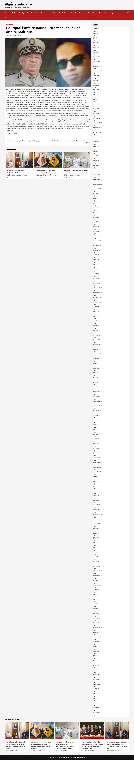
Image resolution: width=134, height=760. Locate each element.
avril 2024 (96, 160)
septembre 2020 (97, 358)
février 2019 (96, 448)
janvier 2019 (96, 453)
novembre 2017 (97, 519)
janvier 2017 (96, 566)
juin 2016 (95, 599)
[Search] (128, 12)
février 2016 (96, 618)
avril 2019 (96, 438)
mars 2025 (96, 108)
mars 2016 (96, 613)
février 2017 (96, 561)
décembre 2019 (97, 401)
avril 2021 (96, 325)
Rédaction (17, 35)
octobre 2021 (97, 297)
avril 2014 (96, 707)
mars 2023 (96, 222)
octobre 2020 (97, 354)
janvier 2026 (96, 61)
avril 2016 (96, 608)
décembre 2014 (97, 684)
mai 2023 (95, 212)
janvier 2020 (96, 396)
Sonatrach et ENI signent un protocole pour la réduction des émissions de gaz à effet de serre (47, 173)
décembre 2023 (97, 179)
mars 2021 (96, 330)
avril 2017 (96, 552)
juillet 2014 (96, 693)
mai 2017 (95, 547)
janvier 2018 (96, 509)
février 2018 (96, 505)
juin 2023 (95, 207)
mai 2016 (95, 604)
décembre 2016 (97, 571)
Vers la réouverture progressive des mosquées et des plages (23, 140)
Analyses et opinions (115, 13)
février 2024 (96, 170)
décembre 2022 (97, 236)
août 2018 (96, 476)
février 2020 (96, 391)
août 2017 (96, 533)
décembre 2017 (97, 514)
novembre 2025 (97, 71)
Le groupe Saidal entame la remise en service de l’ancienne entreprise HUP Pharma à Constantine (76, 173)
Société (87, 13)
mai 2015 (95, 660)
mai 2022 (95, 269)
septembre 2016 (97, 585)
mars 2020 (96, 387)
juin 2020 (95, 372)
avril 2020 (96, 382)
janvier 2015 (96, 679)
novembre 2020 (97, 349)
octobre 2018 (97, 467)
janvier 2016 (96, 622)
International (78, 13)
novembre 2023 (97, 184)
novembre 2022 (97, 240)
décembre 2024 (97, 122)
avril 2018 (96, 495)
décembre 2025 (97, 66)
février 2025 (96, 113)
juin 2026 (95, 38)
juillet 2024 (96, 146)
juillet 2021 (96, 311)
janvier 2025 (96, 118)
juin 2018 (95, 486)
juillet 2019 (96, 424)
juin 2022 (95, 264)
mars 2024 (96, 165)
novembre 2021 (97, 292)
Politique (42, 13)
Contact (7, 18)
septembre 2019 (97, 415)
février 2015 (96, 674)
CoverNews (72, 757)
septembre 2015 (97, 641)
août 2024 (96, 141)
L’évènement (16, 13)
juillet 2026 (96, 33)
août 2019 (96, 420)
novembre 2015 (97, 632)
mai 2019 (95, 434)
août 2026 (96, 28)
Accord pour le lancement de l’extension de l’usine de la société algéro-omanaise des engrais (18, 173)
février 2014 (96, 712)
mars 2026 (96, 52)
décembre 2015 (97, 627)
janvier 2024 (96, 174)
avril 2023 (96, 217)
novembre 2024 (97, 127)
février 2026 (96, 56)
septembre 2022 (97, 250)
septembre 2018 (97, 472)
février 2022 (96, 278)
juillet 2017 (96, 538)
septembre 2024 (97, 137)
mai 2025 (95, 99)
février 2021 (96, 335)
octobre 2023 (97, 189)
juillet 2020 (96, 368)
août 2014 (96, 688)
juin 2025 (95, 94)
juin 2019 (95, 429)
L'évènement (9, 24)
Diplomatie (25, 13)
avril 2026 (96, 47)
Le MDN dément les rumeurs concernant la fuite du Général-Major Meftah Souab (69, 140)
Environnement (67, 13)
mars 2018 (96, 500)
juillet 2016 (96, 594)
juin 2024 (95, 151)
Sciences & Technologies (99, 13)
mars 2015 (96, 670)
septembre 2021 (97, 302)
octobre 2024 (97, 132)
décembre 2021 (97, 288)
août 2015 (96, 646)
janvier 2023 (96, 231)
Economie (34, 13)
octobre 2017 (97, 523)
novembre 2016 (97, 575)
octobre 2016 (97, 580)
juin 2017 (95, 542)
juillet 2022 (96, 259)
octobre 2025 (97, 75)
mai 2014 (95, 703)
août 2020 (96, 363)
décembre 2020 (97, 344)
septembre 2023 (97, 193)
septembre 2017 (97, 528)
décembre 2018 (97, 457)
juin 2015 (95, 655)
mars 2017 (96, 556)
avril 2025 (96, 104)
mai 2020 (95, 377)
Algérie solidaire (18, 4)
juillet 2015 (96, 651)
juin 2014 (95, 698)
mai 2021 (95, 321)
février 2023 (96, 226)
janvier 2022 (96, 283)
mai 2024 (95, 156)
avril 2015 (96, 665)
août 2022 (96, 255)
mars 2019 (96, 443)
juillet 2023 (96, 203)
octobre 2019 (97, 410)
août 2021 (96, 306)
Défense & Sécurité (54, 13)
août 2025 (96, 85)
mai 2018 (95, 490)
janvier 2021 (96, 339)
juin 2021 (95, 316)
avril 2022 (96, 273)
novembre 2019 (97, 405)
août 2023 (96, 198)
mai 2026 (95, 42)
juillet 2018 (96, 481)
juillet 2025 (96, 89)
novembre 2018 (97, 462)
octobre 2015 (97, 637)
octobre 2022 (97, 245)
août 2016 (96, 589)
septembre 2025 (97, 80)
